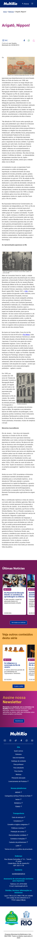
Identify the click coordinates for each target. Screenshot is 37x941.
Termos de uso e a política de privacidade (18, 849)
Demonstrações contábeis (18, 835)
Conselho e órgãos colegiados (17, 824)
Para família (18, 771)
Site (18, 747)
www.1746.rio (21, 900)
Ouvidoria (18, 870)
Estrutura (18, 754)
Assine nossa (14, 699)
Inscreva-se (19, 721)
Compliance (18, 821)
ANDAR (17, 792)
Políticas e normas (17, 828)
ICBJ (26, 291)
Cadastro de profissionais (17, 842)
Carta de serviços (18, 817)
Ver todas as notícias (18, 622)
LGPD (18, 846)
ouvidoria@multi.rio (18, 874)
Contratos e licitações (17, 839)
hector (17, 799)
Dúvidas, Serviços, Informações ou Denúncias (18, 891)
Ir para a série (18, 686)
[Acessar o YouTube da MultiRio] (5, 740)
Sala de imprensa (18, 758)
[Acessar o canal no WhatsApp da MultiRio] (27, 740)
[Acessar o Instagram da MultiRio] (10, 740)
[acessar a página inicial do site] (10, 3)
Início (5, 12)
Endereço (18, 856)
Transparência (18, 813)
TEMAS (17, 806)
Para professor (18, 764)
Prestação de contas (18, 831)
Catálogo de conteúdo (18, 761)
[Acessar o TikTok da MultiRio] (16, 740)
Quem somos (18, 751)
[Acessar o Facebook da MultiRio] (21, 740)
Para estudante (18, 768)
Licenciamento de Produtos (17, 781)
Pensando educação (18, 778)
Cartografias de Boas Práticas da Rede (18, 796)
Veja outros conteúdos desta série (17, 636)
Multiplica (17, 803)
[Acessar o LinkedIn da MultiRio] (32, 740)
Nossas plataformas (18, 788)
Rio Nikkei (26, 335)
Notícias (11, 12)
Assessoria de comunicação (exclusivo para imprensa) (18, 880)
